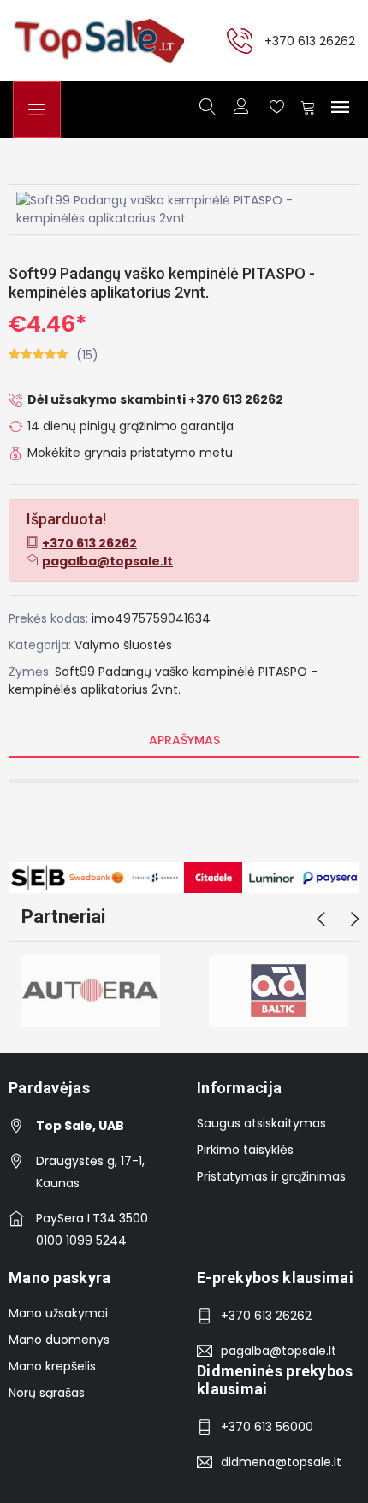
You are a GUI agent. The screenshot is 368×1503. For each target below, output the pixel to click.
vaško (172, 671)
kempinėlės (43, 689)
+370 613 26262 (309, 40)
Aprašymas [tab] (184, 740)
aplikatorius (114, 689)
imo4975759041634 (151, 618)
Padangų (124, 671)
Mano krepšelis (52, 1366)
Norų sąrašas (47, 1392)
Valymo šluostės (123, 645)
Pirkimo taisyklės (245, 1149)
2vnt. (166, 689)
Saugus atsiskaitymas (261, 1123)
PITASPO (282, 671)
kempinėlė (224, 671)
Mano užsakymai (58, 1313)
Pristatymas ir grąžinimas (271, 1176)
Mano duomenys (59, 1339)
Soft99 (75, 671)
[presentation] (321, 919)
